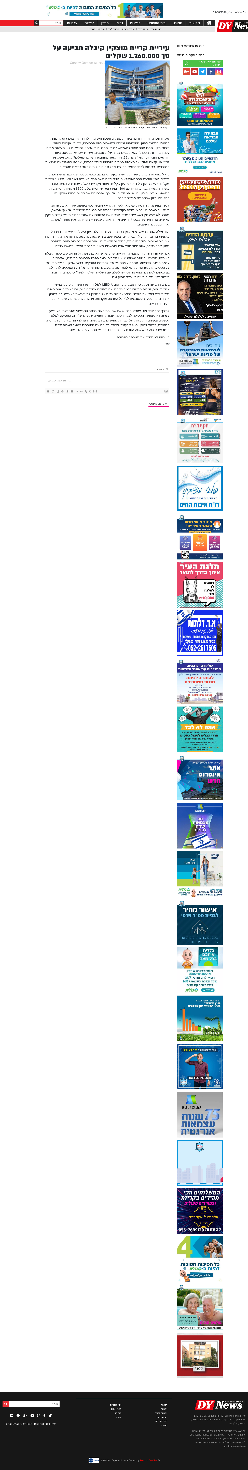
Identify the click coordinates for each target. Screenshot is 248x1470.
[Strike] (62, 391)
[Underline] (57, 391)
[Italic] (53, 391)
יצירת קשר (51, 1424)
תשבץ (92, 29)
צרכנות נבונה (161, 1413)
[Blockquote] (76, 391)
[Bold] (48, 391)
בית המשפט (156, 23)
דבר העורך (156, 29)
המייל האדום (12, 1424)
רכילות (89, 23)
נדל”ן (119, 23)
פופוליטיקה (161, 1417)
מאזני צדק (143, 29)
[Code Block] (81, 391)
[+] (95, 391)
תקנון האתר (26, 1424)
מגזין (105, 23)
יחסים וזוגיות (128, 29)
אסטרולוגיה (113, 29)
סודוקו (101, 29)
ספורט (177, 23)
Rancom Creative (148, 1460)
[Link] (86, 391)
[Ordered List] (67, 391)
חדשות (194, 23)
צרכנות (72, 23)
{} (90, 391)
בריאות (135, 23)
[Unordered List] (72, 391)
